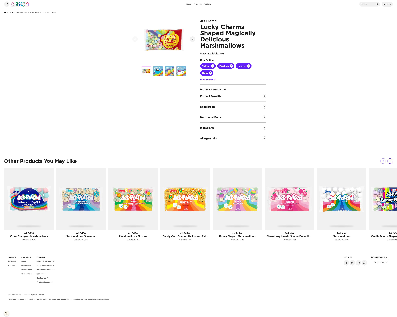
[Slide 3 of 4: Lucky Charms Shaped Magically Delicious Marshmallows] (169, 71)
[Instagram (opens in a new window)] (352, 263)
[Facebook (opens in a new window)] (346, 263)
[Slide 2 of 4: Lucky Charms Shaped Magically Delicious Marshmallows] (158, 71)
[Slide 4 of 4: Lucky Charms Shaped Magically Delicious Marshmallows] (181, 71)
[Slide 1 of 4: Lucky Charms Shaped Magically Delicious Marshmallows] (146, 71)
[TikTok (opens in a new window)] (364, 263)
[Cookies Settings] (6, 313)
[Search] (377, 4)
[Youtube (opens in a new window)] (358, 263)
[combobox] (368, 4)
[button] (7, 4)
